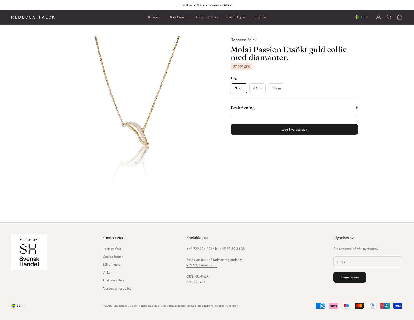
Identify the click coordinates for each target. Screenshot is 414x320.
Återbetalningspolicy (117, 288)
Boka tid (260, 17)
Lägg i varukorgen (294, 129)
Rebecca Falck (244, 40)
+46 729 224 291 (199, 248)
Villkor (107, 272)
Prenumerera (349, 277)
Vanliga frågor (113, 256)
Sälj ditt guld (236, 17)
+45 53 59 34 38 (232, 248)
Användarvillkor (113, 280)
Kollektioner (178, 17)
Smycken (154, 17)
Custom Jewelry (207, 17)
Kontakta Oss (112, 248)
